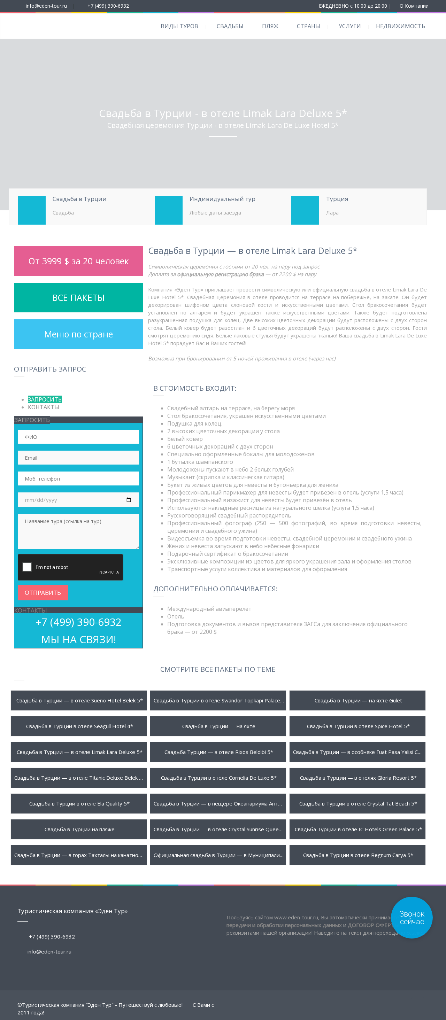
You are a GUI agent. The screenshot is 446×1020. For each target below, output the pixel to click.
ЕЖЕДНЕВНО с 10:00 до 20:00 (353, 5)
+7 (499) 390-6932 (108, 5)
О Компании (414, 5)
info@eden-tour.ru (46, 5)
